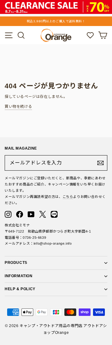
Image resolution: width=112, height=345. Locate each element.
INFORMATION (19, 276)
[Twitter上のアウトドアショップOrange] (42, 214)
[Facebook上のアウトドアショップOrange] (19, 214)
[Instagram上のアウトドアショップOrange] (8, 214)
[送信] (100, 163)
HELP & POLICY (20, 289)
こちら (68, 197)
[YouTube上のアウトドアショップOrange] (31, 214)
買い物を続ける (18, 106)
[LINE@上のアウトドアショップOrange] (54, 214)
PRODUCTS (16, 262)
